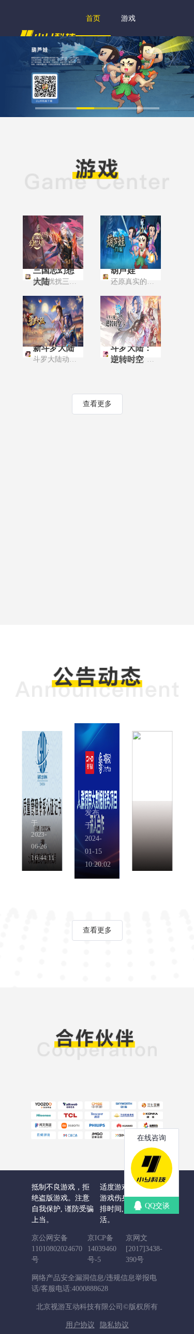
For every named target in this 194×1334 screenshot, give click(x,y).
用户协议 (80, 1325)
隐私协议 (114, 1325)
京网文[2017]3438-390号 (144, 1249)
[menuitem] (93, 18)
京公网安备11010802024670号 (57, 1249)
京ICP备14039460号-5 (101, 1249)
